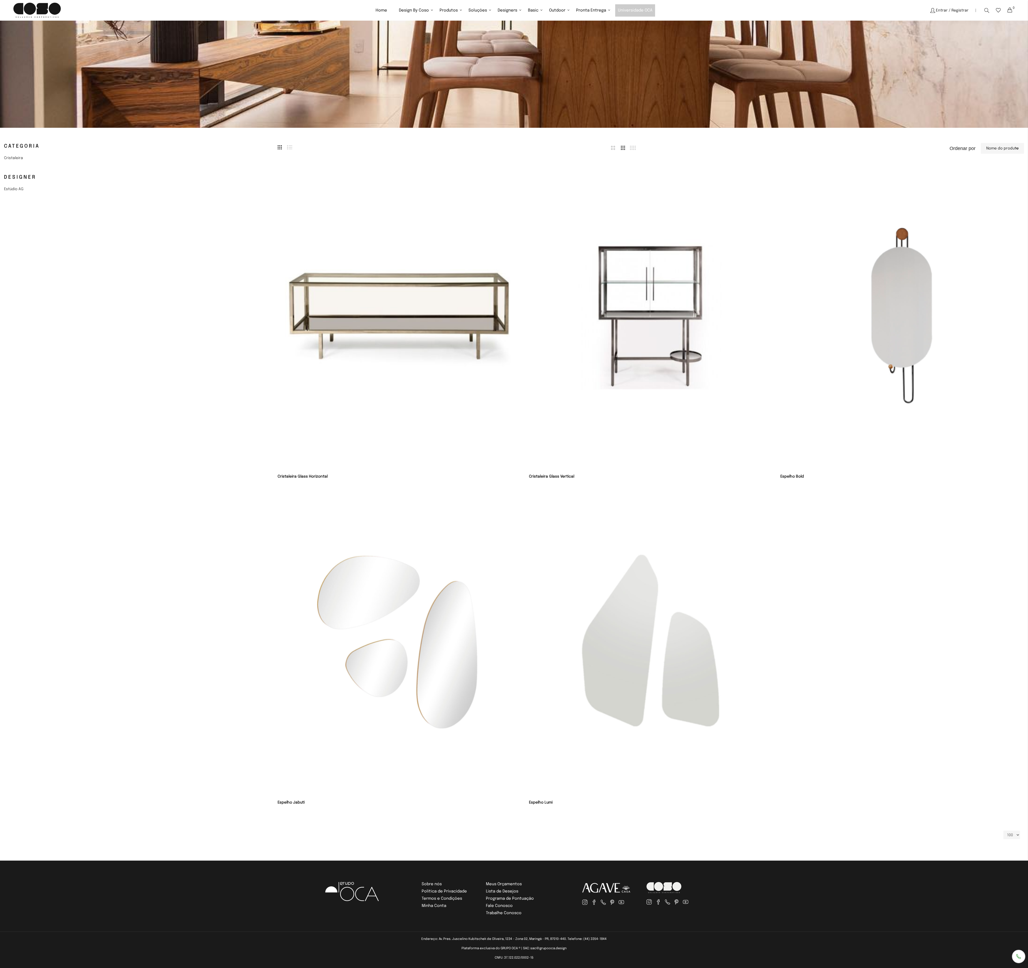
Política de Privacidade (444, 891)
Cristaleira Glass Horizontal (303, 476)
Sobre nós (432, 884)
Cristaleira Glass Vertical (551, 476)
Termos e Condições (442, 898)
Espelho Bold (792, 476)
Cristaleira (13, 158)
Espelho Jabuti (291, 802)
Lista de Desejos (502, 891)
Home (381, 10)
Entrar (942, 10)
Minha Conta (434, 906)
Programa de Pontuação (510, 898)
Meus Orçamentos (504, 884)
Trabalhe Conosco (503, 913)
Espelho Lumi (541, 802)
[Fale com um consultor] (1018, 956)
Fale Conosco (499, 906)
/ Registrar (959, 10)
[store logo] (37, 10)
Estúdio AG (14, 189)
